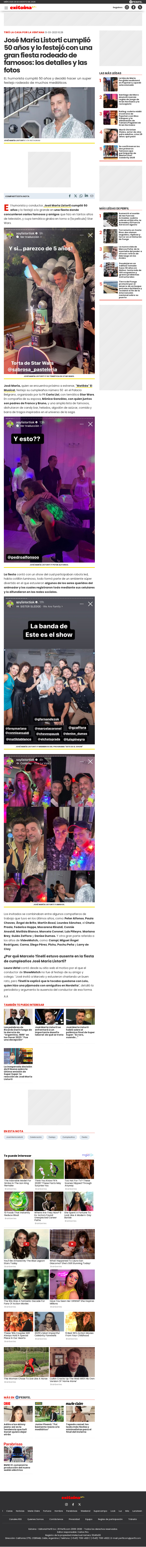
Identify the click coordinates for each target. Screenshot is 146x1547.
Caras (9, 1511)
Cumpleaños (69, 1137)
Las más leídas (110, 73)
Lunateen (137, 1511)
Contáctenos (56, 1519)
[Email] (91, 196)
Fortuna (47, 1511)
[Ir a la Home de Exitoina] (23, 8)
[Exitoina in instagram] (127, 7)
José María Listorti (14, 1137)
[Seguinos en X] (140, 7)
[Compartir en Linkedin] (86, 196)
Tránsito (132, 1519)
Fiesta (84, 1137)
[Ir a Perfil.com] (135, 2)
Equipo (88, 1519)
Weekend (85, 1511)
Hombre (59, 1511)
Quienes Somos (35, 1519)
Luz (120, 1511)
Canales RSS (15, 1519)
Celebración (36, 1137)
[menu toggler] (6, 7)
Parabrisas (71, 1511)
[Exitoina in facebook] (133, 7)
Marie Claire (34, 1511)
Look (113, 1511)
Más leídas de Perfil (114, 208)
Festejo (52, 1137)
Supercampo (100, 1511)
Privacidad (74, 1519)
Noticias (20, 1511)
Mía (127, 1511)
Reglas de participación (110, 1519)
